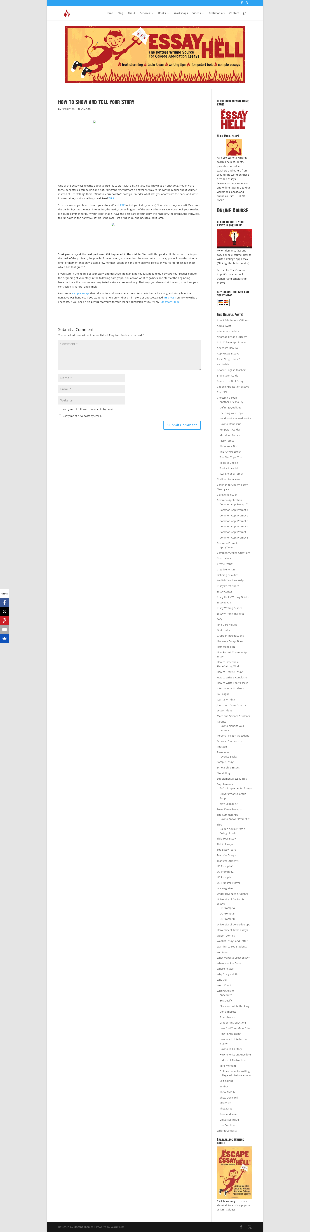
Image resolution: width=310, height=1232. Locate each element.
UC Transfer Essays (228, 883)
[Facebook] (4, 602)
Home (109, 13)
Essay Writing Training (230, 613)
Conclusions (224, 558)
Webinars (222, 952)
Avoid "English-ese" (228, 359)
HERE (121, 205)
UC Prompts (224, 877)
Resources (223, 752)
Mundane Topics (230, 435)
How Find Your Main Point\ (236, 1028)
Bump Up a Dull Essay (230, 381)
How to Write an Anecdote (235, 1054)
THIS (111, 198)
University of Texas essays (232, 930)
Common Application (229, 500)
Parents (221, 721)
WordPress (117, 1227)
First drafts (223, 630)
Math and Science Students (233, 716)
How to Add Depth (230, 1033)
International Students (230, 688)
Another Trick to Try (231, 402)
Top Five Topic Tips (231, 457)
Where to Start (225, 968)
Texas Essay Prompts (229, 809)
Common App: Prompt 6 (234, 537)
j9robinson (68, 108)
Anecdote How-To (227, 348)
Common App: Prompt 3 (234, 521)
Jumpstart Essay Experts (231, 705)
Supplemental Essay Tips (232, 778)
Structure (225, 1103)
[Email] (4, 629)
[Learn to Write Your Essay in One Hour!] (234, 238)
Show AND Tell (228, 1092)
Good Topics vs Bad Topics (235, 418)
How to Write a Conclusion (232, 677)
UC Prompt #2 (225, 871)
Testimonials (217, 13)
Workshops (181, 13)
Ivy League (223, 694)
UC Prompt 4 (227, 908)
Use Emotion (227, 1125)
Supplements (225, 784)
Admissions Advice (228, 331)
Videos (196, 13)
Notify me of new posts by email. (82, 416)
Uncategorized (225, 888)
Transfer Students (228, 860)
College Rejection (227, 494)
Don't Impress (228, 1011)
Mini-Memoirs (228, 1065)
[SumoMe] (4, 638)
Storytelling (224, 773)
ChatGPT (222, 392)
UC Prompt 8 (227, 919)
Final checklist (228, 1017)
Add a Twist (224, 326)
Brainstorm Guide (227, 375)
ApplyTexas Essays (228, 353)
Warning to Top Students (232, 946)
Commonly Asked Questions (233, 552)
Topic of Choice (229, 462)
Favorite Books (228, 756)
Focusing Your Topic (232, 413)
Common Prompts (227, 543)
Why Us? (222, 979)
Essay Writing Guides (229, 608)
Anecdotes (226, 995)
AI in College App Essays (231, 342)
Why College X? (229, 803)
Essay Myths (224, 602)
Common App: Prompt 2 (234, 515)
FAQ (219, 619)
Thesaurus (226, 1108)
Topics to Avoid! (229, 468)
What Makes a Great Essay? (233, 957)
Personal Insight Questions (233, 735)
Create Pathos (225, 564)
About (131, 13)
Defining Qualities (230, 407)
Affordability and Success (232, 336)
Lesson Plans (224, 710)
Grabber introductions (233, 1022)
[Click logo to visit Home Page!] (234, 118)
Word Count (224, 985)
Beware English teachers (231, 370)
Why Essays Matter (228, 974)
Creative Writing (226, 569)
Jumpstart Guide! (230, 429)
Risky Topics (227, 440)
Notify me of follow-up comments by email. (88, 409)
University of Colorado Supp (233, 924)
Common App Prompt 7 (234, 504)
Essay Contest (225, 591)
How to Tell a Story (231, 1049)
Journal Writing (226, 699)
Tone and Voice (229, 1114)
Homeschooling (226, 646)
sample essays (81, 293)
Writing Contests (227, 1130)
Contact (234, 13)
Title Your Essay (226, 838)
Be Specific (226, 1000)
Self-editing (226, 1081)
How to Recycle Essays (230, 672)
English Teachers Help (230, 580)
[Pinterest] (4, 620)
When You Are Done (229, 963)
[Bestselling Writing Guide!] (234, 1172)
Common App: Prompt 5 (234, 532)
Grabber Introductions (230, 635)
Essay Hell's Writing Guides (233, 597)
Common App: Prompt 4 (234, 526)
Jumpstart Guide (170, 302)
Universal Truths (229, 1119)
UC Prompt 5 (227, 913)
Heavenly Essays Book (230, 641)
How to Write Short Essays (232, 683)
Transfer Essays (226, 855)
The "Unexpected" (230, 451)
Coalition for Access (228, 479)
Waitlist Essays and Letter (232, 941)
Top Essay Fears (226, 849)
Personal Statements (229, 741)
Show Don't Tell (229, 1097)
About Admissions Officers (233, 320)
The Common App (227, 814)
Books (162, 13)
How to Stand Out (230, 424)
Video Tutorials (226, 935)
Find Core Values (227, 624)
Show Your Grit (229, 446)
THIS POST (170, 297)
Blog (120, 13)
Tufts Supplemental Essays (236, 788)
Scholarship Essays (228, 767)
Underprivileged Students (232, 893)
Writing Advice (225, 991)
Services (145, 13)
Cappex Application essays (233, 386)
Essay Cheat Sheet (228, 586)
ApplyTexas (226, 547)
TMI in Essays (225, 844)
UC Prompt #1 (225, 866)
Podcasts (222, 746)
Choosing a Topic (227, 397)
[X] (4, 611)
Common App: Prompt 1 (234, 510)
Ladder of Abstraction (233, 1060)
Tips (219, 824)
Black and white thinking (234, 1006)
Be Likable (223, 364)
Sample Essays (225, 762)
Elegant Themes (83, 1227)
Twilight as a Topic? (231, 473)
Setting (224, 1086)
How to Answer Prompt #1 (235, 819)
